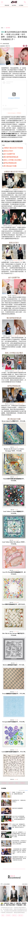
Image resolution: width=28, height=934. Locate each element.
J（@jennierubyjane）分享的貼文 (14, 113)
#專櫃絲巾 (22, 783)
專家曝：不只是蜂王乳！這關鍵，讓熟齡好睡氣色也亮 (18, 793)
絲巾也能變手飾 (9, 154)
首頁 (2, 27)
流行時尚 (14, 5)
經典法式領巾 (8, 151)
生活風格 (21, 5)
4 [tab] (14, 62)
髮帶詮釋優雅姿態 (10, 163)
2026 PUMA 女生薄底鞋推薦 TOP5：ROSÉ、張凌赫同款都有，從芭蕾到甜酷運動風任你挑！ (18, 818)
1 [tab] (8, 62)
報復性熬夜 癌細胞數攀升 (17, 808)
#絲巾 (17, 783)
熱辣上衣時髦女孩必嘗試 (12, 160)
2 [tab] (10, 62)
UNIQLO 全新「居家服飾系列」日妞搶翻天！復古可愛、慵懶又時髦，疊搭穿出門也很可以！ (19, 826)
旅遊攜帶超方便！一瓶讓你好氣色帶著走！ (18, 801)
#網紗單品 (14, 915)
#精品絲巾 (11, 783)
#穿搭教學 (8, 915)
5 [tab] (16, 62)
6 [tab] (18, 62)
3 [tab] (12, 62)
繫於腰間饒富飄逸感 (11, 157)
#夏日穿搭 (21, 915)
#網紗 (3, 915)
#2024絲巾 (4, 783)
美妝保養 (7, 5)
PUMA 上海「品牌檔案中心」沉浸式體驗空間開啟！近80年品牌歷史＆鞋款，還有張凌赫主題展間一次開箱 (19, 834)
